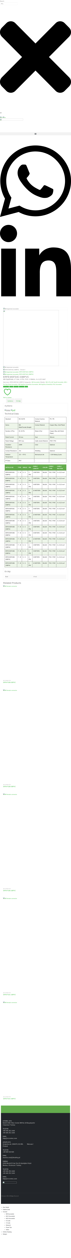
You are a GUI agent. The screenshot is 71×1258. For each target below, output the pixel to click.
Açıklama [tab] (10, 401)
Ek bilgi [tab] (18, 401)
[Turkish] (1, 117)
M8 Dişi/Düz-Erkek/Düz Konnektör (28, 384)
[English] (4, 117)
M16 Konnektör (10, 1218)
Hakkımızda (6, 1209)
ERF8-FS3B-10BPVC (9, 890)
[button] (35, 133)
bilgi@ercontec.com (10, 1138)
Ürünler (5, 1211)
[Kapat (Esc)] (65, 2)
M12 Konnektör (10, 1216)
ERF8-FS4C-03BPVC (9, 1098)
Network (8, 1225)
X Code (8, 1223)
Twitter (11, 386)
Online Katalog (7, 1232)
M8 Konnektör (36, 382)
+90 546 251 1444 (9, 1131)
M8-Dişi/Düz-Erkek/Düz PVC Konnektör (50, 384)
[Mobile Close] (1, 1205)
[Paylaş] (61, 2)
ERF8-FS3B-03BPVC (9, 786)
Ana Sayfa (6, 1207)
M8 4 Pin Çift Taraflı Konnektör (54, 382)
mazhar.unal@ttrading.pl (11, 1157)
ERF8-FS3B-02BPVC (9, 682)
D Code (8, 1220)
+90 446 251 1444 (9, 1133)
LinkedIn (16, 386)
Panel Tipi (9, 1227)
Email (26, 386)
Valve (7, 1229)
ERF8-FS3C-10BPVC (9, 994)
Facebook (6, 386)
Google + (21, 386)
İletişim (5, 1234)
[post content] (35, 631)
